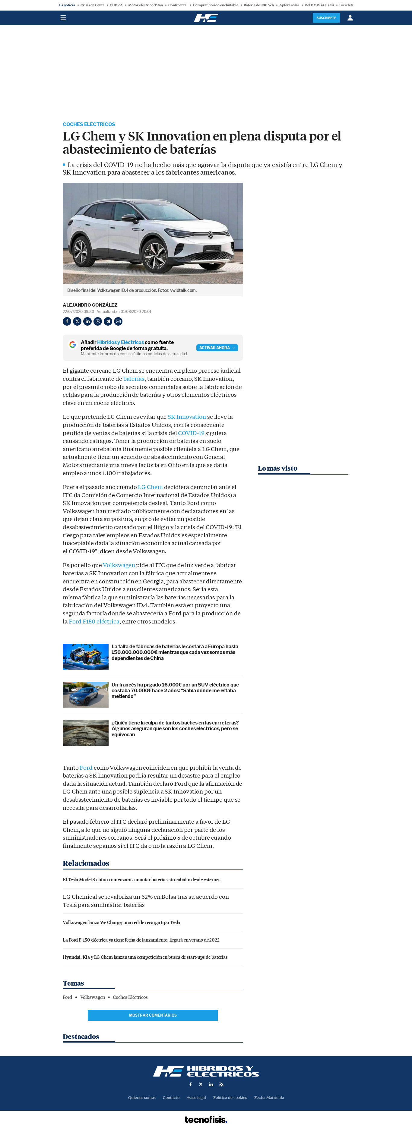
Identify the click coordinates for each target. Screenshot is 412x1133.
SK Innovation (187, 417)
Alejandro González (90, 305)
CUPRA (116, 5)
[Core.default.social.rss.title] (221, 1084)
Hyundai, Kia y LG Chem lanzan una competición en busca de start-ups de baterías (145, 957)
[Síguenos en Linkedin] (211, 1084)
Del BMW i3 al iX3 (319, 5)
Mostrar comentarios (153, 1015)
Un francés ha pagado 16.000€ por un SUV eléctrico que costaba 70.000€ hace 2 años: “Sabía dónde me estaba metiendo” (175, 690)
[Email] (118, 321)
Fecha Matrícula (269, 1097)
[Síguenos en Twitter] (201, 1084)
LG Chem (150, 487)
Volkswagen (119, 565)
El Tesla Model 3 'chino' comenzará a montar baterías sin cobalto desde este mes (141, 879)
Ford (86, 768)
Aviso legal (196, 1097)
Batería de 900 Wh (259, 5)
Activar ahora (214, 348)
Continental (178, 5)
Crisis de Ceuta (92, 5)
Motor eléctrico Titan (145, 5)
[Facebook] (67, 321)
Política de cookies (230, 1097)
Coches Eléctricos (89, 124)
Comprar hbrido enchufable (215, 5)
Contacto (171, 1097)
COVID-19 (191, 433)
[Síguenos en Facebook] (190, 1084)
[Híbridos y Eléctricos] (206, 1071)
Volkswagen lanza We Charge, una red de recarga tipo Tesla (121, 922)
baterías (133, 379)
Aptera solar (289, 5)
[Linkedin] (87, 321)
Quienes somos (142, 1097)
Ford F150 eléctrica (94, 621)
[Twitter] (77, 321)
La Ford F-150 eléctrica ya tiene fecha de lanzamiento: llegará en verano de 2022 (141, 939)
